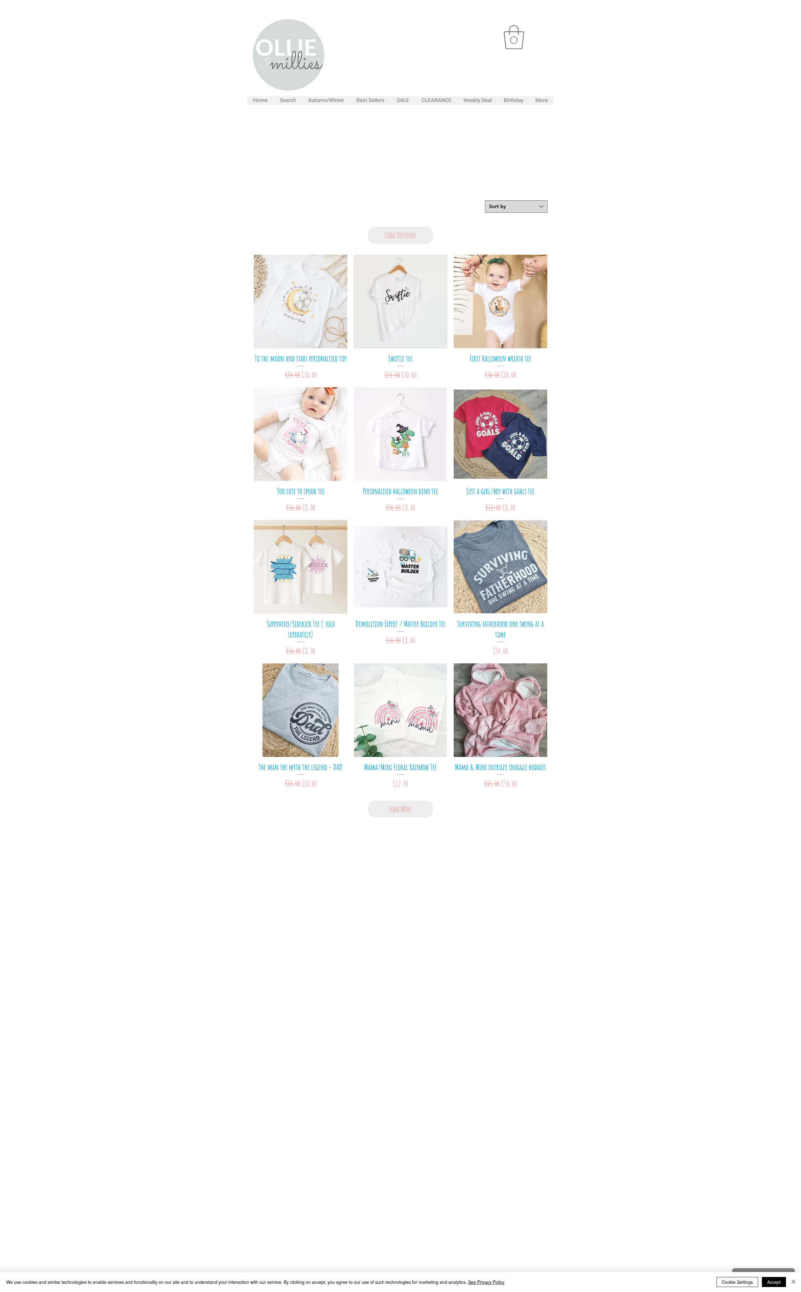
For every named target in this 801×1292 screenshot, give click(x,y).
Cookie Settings (737, 1282)
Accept (774, 1282)
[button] (514, 37)
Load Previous (400, 235)
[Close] (793, 1282)
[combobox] (516, 206)
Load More (400, 809)
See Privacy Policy (486, 1282)
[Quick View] (300, 301)
